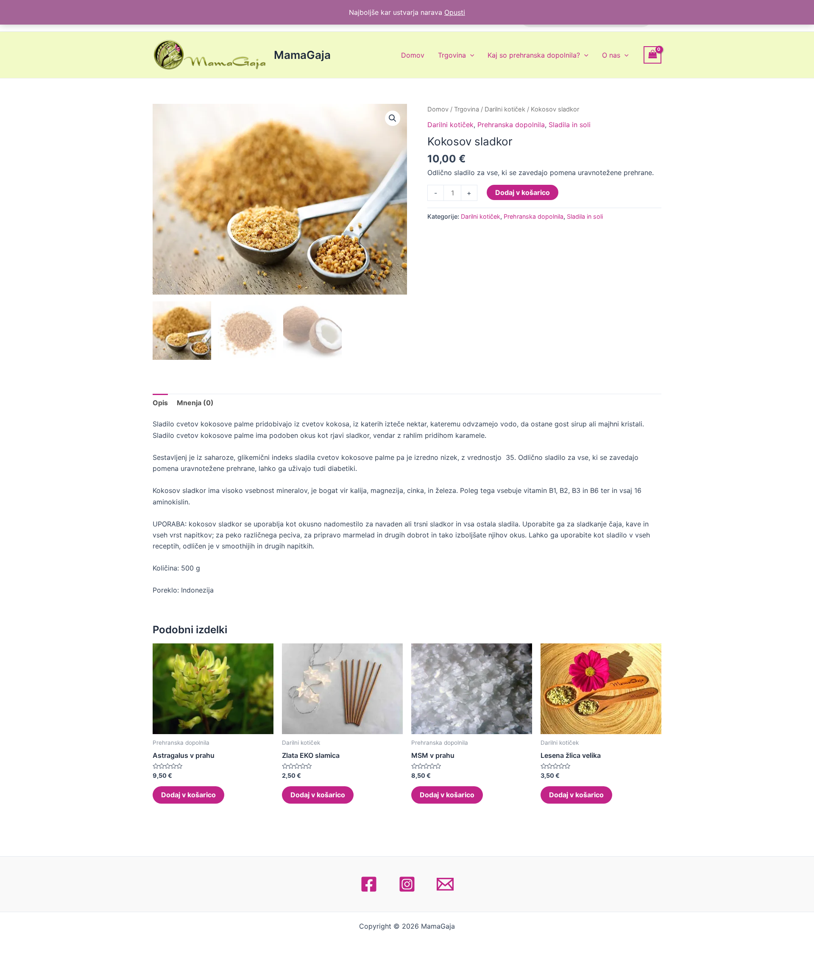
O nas (611, 55)
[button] (392, 118)
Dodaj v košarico (522, 192)
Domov (412, 55)
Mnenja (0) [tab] (195, 402)
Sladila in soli (570, 124)
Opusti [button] (454, 12)
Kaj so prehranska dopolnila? (534, 55)
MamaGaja (302, 54)
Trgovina (452, 55)
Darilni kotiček (505, 109)
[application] (470, 55)
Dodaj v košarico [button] (188, 794)
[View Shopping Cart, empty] (652, 55)
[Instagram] (407, 884)
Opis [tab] (160, 402)
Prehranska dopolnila (511, 124)
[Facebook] (368, 884)
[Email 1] (445, 884)
